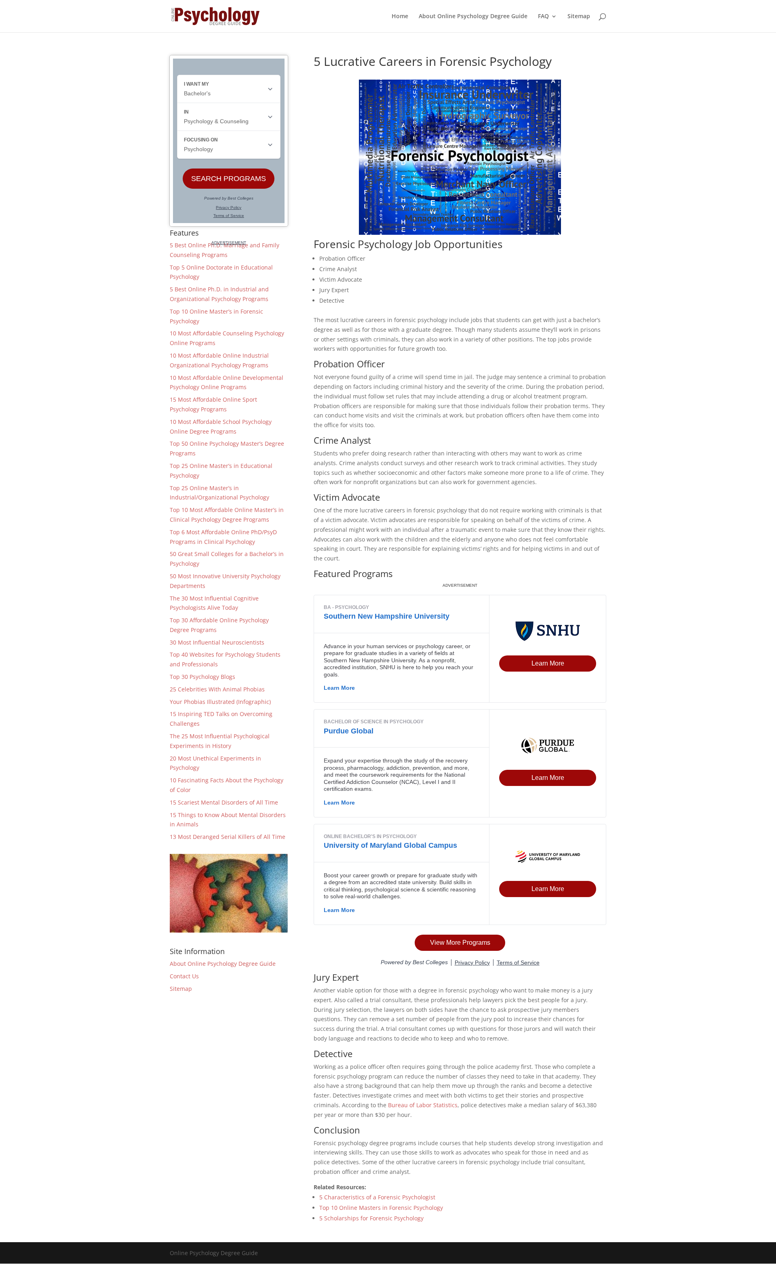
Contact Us (184, 976)
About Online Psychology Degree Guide (473, 16)
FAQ (543, 16)
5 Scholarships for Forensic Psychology (371, 1218)
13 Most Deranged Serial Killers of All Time (227, 837)
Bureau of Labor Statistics (423, 1105)
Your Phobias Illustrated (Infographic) (220, 702)
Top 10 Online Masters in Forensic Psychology (381, 1207)
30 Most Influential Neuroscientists (217, 642)
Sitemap (578, 16)
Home (400, 16)
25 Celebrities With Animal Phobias (217, 689)
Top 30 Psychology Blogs (202, 676)
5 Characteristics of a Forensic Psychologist (377, 1197)
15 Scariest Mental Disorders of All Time (224, 802)
